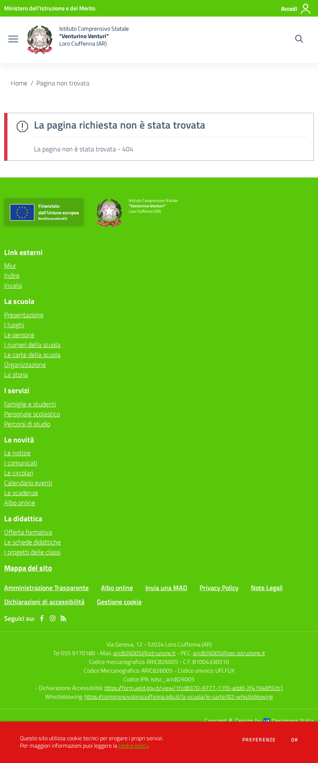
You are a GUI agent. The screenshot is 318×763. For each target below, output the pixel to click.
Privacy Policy (219, 588)
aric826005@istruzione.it (144, 653)
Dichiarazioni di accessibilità (44, 602)
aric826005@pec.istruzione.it (229, 653)
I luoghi (14, 325)
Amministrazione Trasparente (46, 588)
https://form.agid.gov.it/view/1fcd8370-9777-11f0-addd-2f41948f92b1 (193, 687)
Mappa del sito (28, 567)
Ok (295, 739)
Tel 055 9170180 (74, 653)
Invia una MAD (166, 588)
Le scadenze (21, 493)
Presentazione (23, 315)
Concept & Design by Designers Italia (259, 721)
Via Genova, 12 (124, 644)
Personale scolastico (32, 414)
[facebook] (42, 618)
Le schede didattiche (32, 542)
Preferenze (259, 739)
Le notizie (17, 453)
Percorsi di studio (27, 424)
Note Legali (267, 588)
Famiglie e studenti (30, 404)
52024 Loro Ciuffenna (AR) (179, 644)
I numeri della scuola (32, 345)
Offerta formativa (28, 532)
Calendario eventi (28, 483)
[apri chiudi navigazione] (13, 40)
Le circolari (18, 473)
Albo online (19, 503)
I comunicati (20, 463)
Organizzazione (25, 364)
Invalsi (13, 285)
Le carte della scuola (32, 355)
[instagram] (52, 618)
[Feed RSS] (63, 618)
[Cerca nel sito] (299, 39)
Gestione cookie (119, 602)
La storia (16, 374)
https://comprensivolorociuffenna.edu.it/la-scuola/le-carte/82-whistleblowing (178, 696)
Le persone (19, 335)
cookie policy (133, 745)
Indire (11, 275)
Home (19, 83)
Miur (10, 265)
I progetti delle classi (32, 552)
